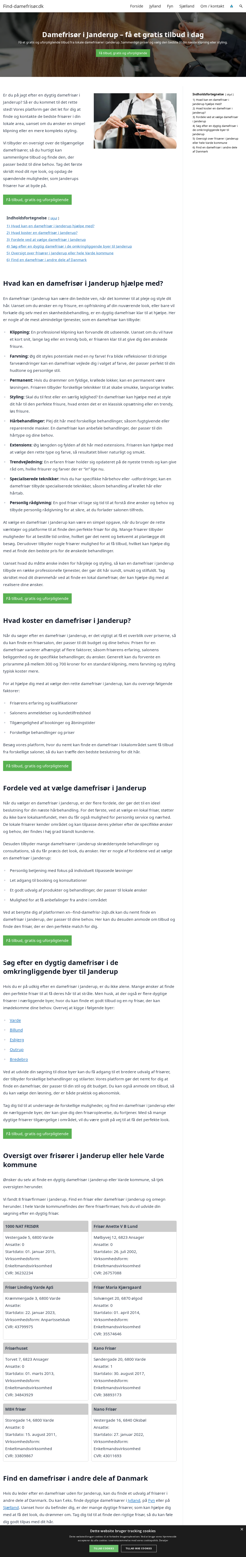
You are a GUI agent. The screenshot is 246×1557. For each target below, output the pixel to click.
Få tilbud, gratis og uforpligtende (123, 53)
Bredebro (19, 1059)
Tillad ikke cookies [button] (139, 1548)
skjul (53, 218)
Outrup (17, 1049)
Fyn (170, 6)
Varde (15, 1020)
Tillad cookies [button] (104, 1548)
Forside (136, 6)
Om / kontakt (212, 6)
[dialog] (123, 1541)
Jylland (155, 6)
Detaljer (163, 1540)
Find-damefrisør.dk (23, 6)
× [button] (241, 1529)
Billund (16, 1029)
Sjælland (186, 6)
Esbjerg (17, 1039)
